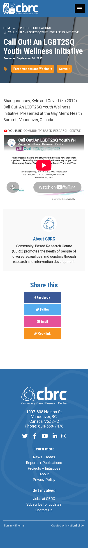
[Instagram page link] (64, 436)
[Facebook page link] (34, 436)
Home (7, 28)
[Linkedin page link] (55, 436)
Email (44, 321)
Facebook (43, 297)
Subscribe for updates (44, 504)
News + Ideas (44, 457)
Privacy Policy (44, 480)
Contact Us (44, 510)
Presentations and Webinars (32, 69)
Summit (64, 69)
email (21, 525)
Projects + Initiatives (44, 468)
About (44, 474)
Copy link (44, 333)
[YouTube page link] (44, 436)
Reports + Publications (34, 28)
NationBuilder (76, 525)
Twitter (44, 309)
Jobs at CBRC (44, 499)
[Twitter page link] (24, 436)
